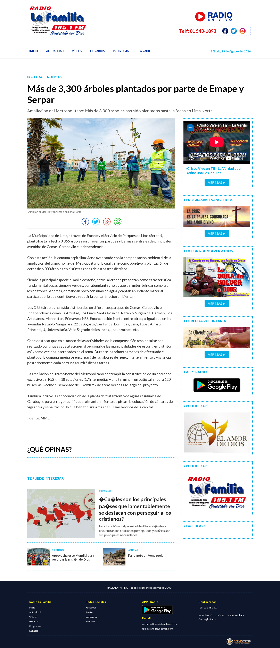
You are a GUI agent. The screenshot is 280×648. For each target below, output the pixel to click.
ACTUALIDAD (55, 51)
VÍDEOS (77, 51)
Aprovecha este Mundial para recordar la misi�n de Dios (73, 557)
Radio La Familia (70, 23)
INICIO (33, 51)
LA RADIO (145, 51)
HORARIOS (97, 51)
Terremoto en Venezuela (145, 555)
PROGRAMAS (121, 51)
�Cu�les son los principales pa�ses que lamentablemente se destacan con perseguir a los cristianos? (135, 509)
